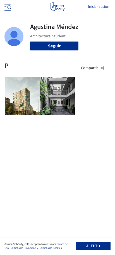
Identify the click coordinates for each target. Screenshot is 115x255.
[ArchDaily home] (57, 6)
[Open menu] (7, 7)
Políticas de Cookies (50, 248)
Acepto (93, 246)
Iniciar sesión (98, 7)
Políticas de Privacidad (23, 248)
